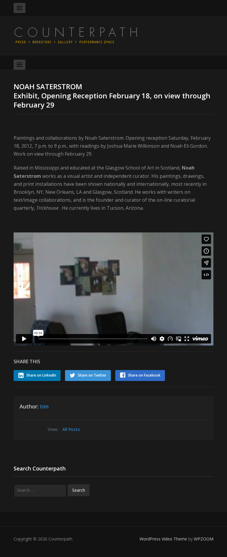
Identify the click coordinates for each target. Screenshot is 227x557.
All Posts (71, 429)
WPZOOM (203, 539)
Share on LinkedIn (41, 375)
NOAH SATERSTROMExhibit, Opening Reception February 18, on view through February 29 (112, 96)
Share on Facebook (144, 375)
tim (44, 406)
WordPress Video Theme (163, 539)
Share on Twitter (92, 375)
